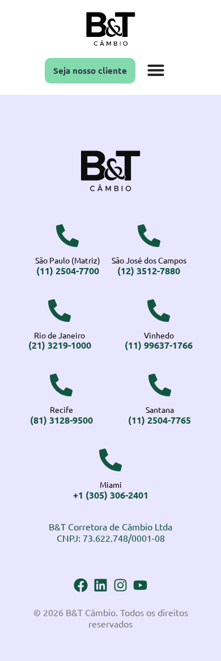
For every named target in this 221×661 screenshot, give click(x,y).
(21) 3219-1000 (59, 345)
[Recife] (61, 385)
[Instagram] (120, 585)
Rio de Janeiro (59, 335)
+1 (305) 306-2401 (110, 495)
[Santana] (159, 385)
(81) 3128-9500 (61, 420)
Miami (111, 484)
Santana (160, 409)
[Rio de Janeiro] (59, 310)
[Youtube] (140, 585)
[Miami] (110, 460)
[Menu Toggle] (156, 70)
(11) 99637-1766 (159, 345)
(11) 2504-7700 (67, 271)
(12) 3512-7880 (148, 271)
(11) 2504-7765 (159, 420)
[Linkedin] (100, 585)
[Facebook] (81, 585)
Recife (61, 409)
